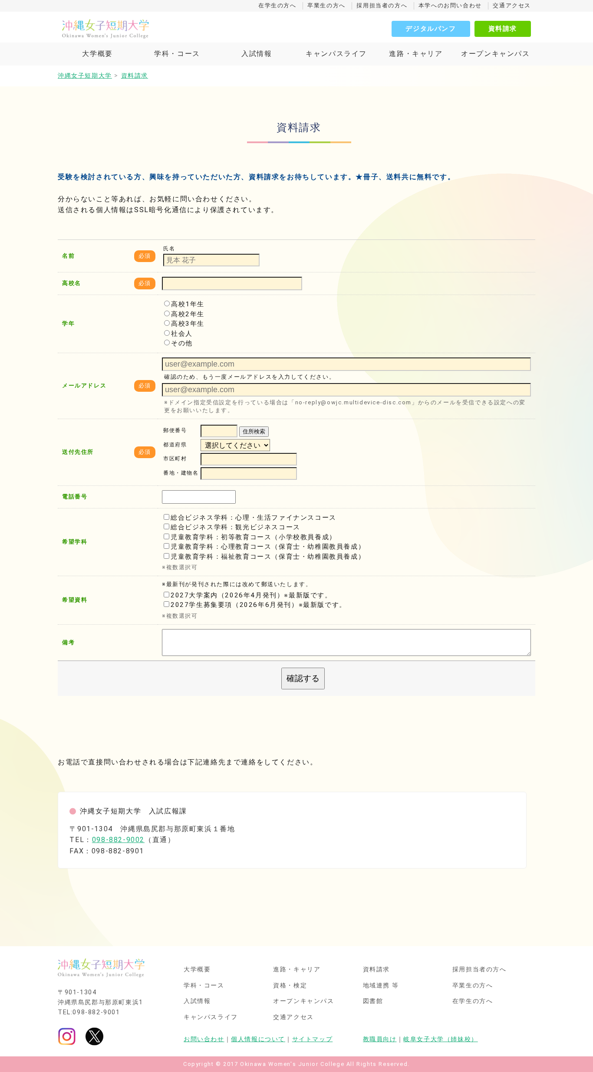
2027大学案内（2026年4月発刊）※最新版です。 (251, 595)
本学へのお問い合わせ (450, 5)
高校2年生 (187, 314)
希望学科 (74, 541)
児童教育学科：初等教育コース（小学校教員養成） (253, 537)
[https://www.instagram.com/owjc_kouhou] (67, 1036)
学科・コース (177, 53)
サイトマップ (312, 1039)
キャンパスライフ (336, 53)
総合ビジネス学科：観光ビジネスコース (235, 527)
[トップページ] (144, 28)
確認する (303, 678)
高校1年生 (187, 304)
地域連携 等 (381, 986)
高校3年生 (187, 324)
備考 (68, 642)
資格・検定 (290, 986)
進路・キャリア (415, 53)
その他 (182, 343)
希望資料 (74, 600)
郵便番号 (175, 431)
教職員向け (380, 1039)
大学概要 (97, 53)
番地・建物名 (181, 473)
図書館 (373, 1001)
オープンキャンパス (495, 53)
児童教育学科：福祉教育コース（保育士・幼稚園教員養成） (268, 557)
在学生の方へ (277, 5)
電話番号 (74, 496)
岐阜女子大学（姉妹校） (440, 1039)
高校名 (71, 283)
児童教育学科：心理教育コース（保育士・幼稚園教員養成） (268, 547)
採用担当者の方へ (381, 5)
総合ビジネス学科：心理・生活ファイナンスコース (253, 517)
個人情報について (258, 1039)
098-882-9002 (118, 840)
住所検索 (254, 431)
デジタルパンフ (430, 29)
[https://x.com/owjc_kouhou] (94, 1036)
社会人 (182, 334)
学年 (68, 323)
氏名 (169, 249)
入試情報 (256, 53)
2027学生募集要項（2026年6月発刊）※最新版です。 (258, 605)
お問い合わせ (204, 1039)
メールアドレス (84, 385)
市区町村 (175, 459)
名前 (68, 255)
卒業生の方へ (326, 5)
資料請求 (502, 29)
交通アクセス (512, 5)
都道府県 (175, 445)
